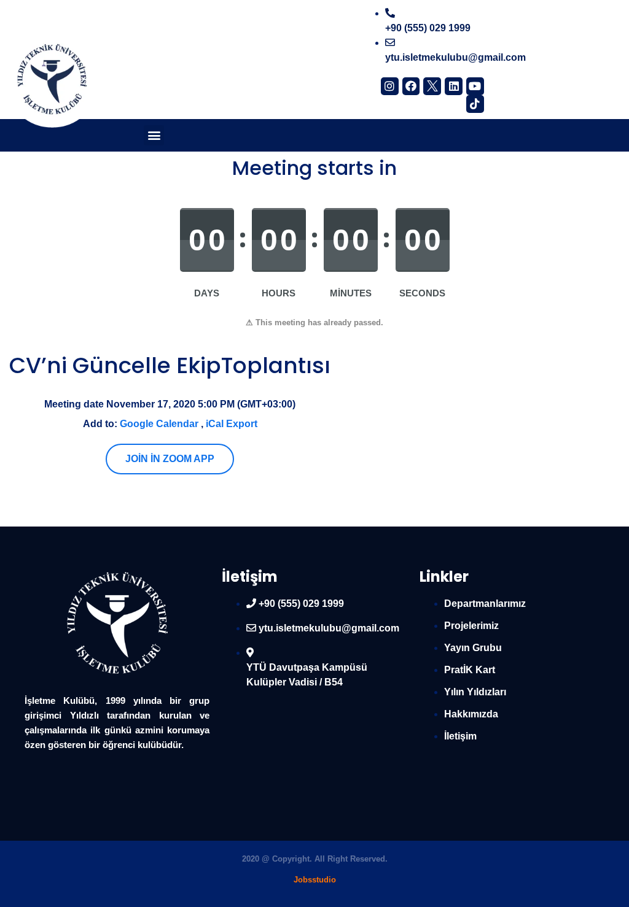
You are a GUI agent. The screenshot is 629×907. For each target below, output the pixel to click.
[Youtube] (475, 86)
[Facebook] (411, 86)
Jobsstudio (315, 879)
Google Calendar (159, 424)
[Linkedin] (454, 86)
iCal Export (231, 424)
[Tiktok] (475, 104)
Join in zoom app (169, 459)
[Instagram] (390, 86)
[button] (154, 135)
